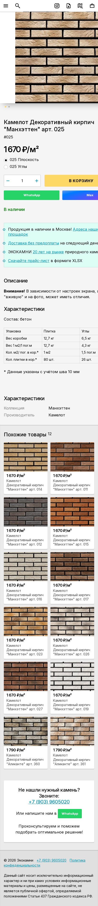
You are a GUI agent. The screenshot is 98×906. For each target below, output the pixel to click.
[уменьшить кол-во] (8, 180)
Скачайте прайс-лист (28, 260)
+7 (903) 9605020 (49, 802)
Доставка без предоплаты (33, 243)
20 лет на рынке (48, 251)
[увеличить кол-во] (37, 180)
